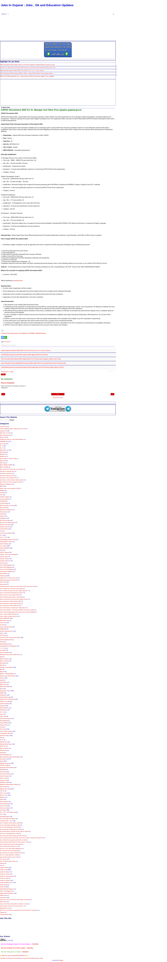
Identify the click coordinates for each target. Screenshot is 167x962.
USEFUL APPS (4, 867)
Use (1, 865)
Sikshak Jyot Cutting (5, 789)
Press (1, 727)
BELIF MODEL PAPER (6, 465)
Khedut (2, 641)
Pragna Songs (4, 725)
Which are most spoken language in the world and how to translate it (19, 910)
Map (1, 656)
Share (3, 374)
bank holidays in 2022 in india (8, 458)
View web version (58, 397)
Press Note (3, 729)
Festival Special (4, 529)
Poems (2, 714)
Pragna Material (4, 722)
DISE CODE (3, 507)
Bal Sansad (3, 452)
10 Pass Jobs (3, 426)
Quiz (1, 737)
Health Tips (3, 575)
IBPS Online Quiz (4, 620)
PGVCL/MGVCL (4, 708)
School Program (4, 776)
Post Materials (4, 720)
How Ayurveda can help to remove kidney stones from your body (17, 586)
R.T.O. (1, 739)
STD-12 (2, 791)
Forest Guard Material (6, 533)
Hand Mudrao (4, 573)
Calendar (2, 492)
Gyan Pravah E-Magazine (7, 569)
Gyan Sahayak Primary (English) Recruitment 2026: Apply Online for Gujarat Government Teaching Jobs (33, 363)
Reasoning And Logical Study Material (10, 757)
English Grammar (5, 526)
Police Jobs (3, 716)
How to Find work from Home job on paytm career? (14, 599)
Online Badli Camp (5, 697)
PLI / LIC (2, 712)
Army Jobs (3, 443)
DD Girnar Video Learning (7, 505)
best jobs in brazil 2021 (6, 473)
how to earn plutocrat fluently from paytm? (11, 592)
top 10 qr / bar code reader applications (11, 848)
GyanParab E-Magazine (6, 571)
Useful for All (3, 869)
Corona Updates (4, 499)
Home (57, 394)
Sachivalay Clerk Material (7, 767)
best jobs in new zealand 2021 (8, 477)
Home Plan (3, 582)
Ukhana (2, 863)
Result (1, 761)
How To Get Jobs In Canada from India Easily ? (13, 607)
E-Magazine (3, 518)
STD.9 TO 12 (3, 795)
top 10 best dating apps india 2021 (9, 827)
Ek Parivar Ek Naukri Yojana (7, 522)
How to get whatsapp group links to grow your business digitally (17, 612)
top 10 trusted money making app (9, 850)
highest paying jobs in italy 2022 (9, 580)
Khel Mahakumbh (5, 644)
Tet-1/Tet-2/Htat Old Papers (7, 818)
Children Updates (5, 497)
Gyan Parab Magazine (6, 567)
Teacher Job (3, 805)
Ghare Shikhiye (4, 543)
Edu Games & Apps (5, 520)
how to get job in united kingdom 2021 (10, 603)
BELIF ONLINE (4, 467)
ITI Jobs (2, 624)
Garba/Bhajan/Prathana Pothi (8, 539)
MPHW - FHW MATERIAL (7, 673)
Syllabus (2, 797)
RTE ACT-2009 (4, 765)
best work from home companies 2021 (10, 482)
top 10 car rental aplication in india (9, 833)
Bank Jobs (3, 460)
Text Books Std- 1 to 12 (6, 820)
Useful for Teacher (5, 880)
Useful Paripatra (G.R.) (6, 882)
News (1, 688)
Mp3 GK (2, 671)
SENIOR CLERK (4, 782)
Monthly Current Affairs (6, 667)
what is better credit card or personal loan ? (12, 906)
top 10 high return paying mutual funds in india (13, 840)
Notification (3, 695)
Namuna (2, 678)
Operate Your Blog (5, 701)
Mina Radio (3, 663)
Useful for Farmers (5, 874)
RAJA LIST (3, 746)
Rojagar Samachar (5, 763)
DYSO (1, 514)
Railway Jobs (3, 742)
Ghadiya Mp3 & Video (6, 541)
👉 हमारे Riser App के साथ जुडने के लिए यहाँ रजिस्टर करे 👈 (14, 955)
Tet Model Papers (5, 816)
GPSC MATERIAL (5, 548)
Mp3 (1, 669)
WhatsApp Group (4, 908)
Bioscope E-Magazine (6, 484)
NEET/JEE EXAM (4, 686)
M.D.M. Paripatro (4, 652)
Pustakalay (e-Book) (5, 733)
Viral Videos (3, 897)
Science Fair (3, 780)
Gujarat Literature (5, 558)
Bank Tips (2, 462)
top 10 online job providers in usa (9, 846)
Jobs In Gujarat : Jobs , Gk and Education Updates (37, 5)
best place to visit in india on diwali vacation (12, 480)
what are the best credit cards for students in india (13, 904)
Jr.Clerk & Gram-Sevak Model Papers (10, 637)
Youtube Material (4, 914)
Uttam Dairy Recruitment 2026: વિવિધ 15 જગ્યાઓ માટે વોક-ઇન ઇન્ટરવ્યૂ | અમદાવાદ (22, 70)
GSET (1, 550)
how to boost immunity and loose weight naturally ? (14, 590)
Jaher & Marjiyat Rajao (6, 627)
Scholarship (3, 771)
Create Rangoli (4, 503)
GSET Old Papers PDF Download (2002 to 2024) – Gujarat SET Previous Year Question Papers (26, 73)
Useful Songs (3, 884)
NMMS (2, 693)
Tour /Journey (4, 859)
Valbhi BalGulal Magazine (7, 889)
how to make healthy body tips (8, 614)
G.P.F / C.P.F (3, 537)
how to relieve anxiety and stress (9, 616)
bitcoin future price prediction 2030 (9, 488)
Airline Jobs (3, 437)
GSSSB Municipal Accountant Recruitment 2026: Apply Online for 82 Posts (24, 354)
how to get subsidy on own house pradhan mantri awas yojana (17, 609)
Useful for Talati (4, 878)
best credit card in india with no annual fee (11, 469)
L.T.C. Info (3, 648)
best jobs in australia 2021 (7, 471)
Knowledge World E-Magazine (8, 646)
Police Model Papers (5, 718)
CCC (1, 494)
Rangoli (2, 752)
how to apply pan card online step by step (11, 588)
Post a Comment (7, 383)
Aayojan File (3, 431)
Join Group (3, 635)
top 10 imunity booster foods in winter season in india (14, 842)
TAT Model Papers (5, 803)
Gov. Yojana (3, 546)
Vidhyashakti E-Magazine (7, 893)
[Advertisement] (58, 27)
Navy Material (4, 682)
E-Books (2, 516)
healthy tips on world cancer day (9, 578)
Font (1, 531)
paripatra (2, 705)
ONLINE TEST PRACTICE (7, 699)
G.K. (1, 535)
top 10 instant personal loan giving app (10, 844)
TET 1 (1, 814)
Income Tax (3, 622)
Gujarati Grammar (5, 560)
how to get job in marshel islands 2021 (10, 601)
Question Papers (4, 735)
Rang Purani (3, 750)
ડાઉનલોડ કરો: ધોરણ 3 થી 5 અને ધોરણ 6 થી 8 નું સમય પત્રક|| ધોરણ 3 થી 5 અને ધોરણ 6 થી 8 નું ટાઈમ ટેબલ (27, 67)
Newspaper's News (5, 690)
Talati (1, 799)
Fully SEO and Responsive (7, 958)
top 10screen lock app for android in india (11, 852)
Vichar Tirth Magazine (6, 891)
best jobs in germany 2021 (7, 475)
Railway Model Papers (6, 744)
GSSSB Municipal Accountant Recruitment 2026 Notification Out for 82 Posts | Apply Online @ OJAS (32, 367)
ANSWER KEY (4, 441)
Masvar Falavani (4, 661)
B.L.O (1, 445)
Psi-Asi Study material (6, 731)
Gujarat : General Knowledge (8, 554)
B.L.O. (1, 448)
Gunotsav (2, 563)
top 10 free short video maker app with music (12, 835)
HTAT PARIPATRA (5, 618)
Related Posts (111, 371)
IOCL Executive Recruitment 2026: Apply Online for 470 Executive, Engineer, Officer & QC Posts (31, 359)
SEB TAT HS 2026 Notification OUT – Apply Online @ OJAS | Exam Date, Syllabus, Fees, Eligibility (27, 76)
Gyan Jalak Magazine (6, 565)
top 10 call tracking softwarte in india (10, 825)
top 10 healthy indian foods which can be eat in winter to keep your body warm (21, 837)
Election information (5, 524)
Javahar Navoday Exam (6, 631)
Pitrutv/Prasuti (4, 710)
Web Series (3, 901)
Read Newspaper (5, 754)
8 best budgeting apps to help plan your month (13, 428)
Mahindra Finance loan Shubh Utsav (10, 654)
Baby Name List (4, 450)
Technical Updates (5, 808)
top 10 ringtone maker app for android (10, 823)
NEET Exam (3, 684)
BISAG (2, 486)
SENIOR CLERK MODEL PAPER (9, 784)
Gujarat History (4, 556)
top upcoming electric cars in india (9, 857)
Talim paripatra (4, 801)
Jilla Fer (2, 633)
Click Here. (30, 948)
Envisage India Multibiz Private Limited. (32, 958)
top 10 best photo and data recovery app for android (14, 831)
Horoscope (3, 584)
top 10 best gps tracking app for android (11, 829)
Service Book (3, 786)
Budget (2, 490)
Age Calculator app (5, 435)
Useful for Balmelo (5, 872)
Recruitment (7, 341)
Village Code (3, 895)
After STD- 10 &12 (5, 433)
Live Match (3, 650)
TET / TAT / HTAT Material (7, 812)
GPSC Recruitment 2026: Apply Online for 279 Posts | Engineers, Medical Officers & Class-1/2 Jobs (27, 64)
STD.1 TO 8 (3, 793)
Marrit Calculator (4, 659)
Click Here (35, 944)
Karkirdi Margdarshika (6, 639)
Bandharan (3, 456)
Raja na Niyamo (4, 748)
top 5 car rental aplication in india (9, 855)
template (17, 958)
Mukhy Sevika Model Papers (8, 676)
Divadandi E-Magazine (6, 509)
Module (2, 665)
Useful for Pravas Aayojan (7, 876)
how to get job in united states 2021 (10, 605)
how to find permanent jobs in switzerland (11, 597)
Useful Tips (3, 886)
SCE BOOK (3, 769)
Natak (1, 680)
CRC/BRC (2, 501)
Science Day (3, 778)
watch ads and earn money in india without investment (15, 899)
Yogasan (2, 912)
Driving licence (4, 512)
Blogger (61, 960)
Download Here (18, 280)
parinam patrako (4, 703)
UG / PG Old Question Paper (8, 861)
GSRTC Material (4, 552)
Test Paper (3, 810)
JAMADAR (3, 629)
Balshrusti (2, 454)
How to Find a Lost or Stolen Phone (10, 595)
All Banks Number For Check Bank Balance (12, 439)
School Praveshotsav (6, 774)
